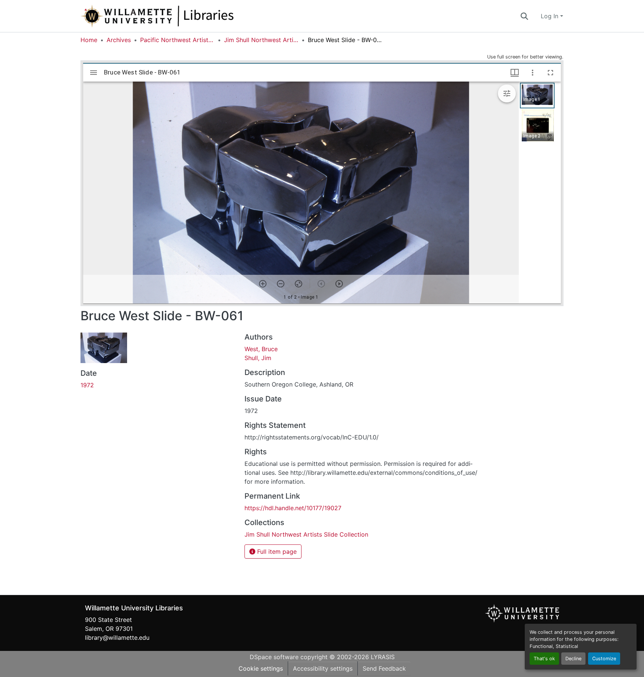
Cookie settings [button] (261, 668)
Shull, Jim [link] (257, 358)
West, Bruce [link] (261, 349)
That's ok (544, 658)
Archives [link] (119, 40)
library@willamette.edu (117, 637)
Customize (604, 658)
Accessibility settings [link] (323, 668)
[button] (181, 16)
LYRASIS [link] (383, 657)
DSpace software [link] (274, 657)
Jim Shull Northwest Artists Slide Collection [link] (261, 40)
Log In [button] (550, 16)
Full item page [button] (276, 551)
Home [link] (88, 40)
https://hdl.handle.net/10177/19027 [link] (292, 508)
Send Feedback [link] (384, 668)
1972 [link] (87, 385)
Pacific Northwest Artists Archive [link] (177, 40)
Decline (573, 658)
